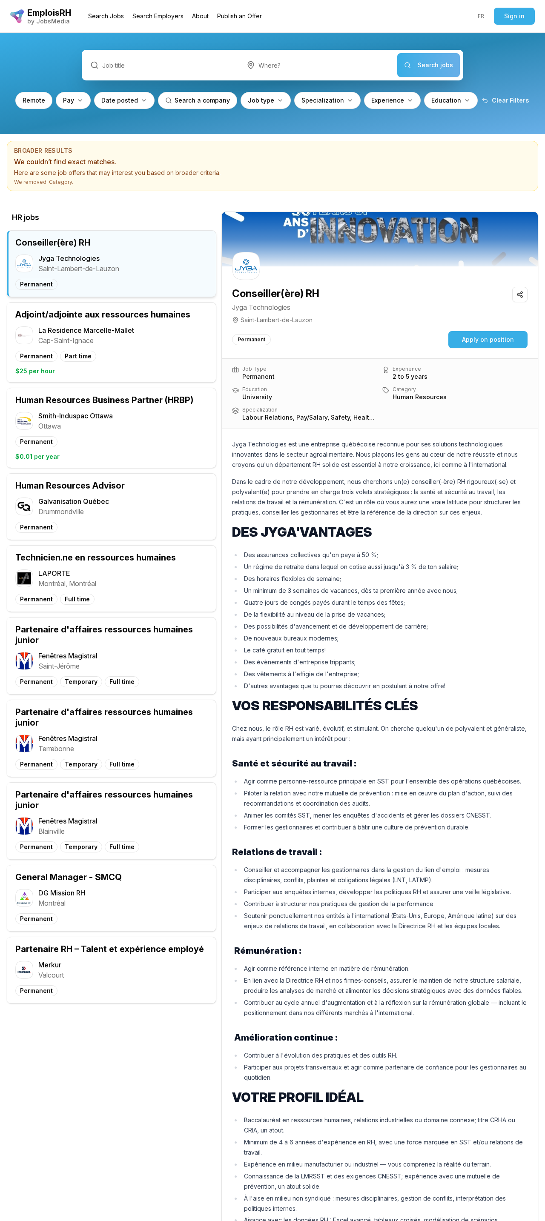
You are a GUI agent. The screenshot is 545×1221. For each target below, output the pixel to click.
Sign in (514, 16)
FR (481, 16)
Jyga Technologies (261, 307)
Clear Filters (510, 100)
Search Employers (158, 16)
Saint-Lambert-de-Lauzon (277, 319)
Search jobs (435, 65)
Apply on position (488, 339)
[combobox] (317, 65)
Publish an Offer (239, 16)
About (200, 16)
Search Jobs (106, 16)
